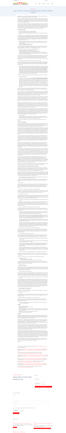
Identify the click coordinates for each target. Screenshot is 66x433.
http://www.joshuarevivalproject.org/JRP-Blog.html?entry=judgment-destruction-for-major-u (35, 359)
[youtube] (15, 0)
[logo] (20, 2)
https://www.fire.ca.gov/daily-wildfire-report (41, 346)
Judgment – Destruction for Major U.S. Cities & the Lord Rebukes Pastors (32, 358)
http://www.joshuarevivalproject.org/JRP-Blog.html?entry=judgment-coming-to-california (30, 353)
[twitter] (14, 0)
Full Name (36, 375)
